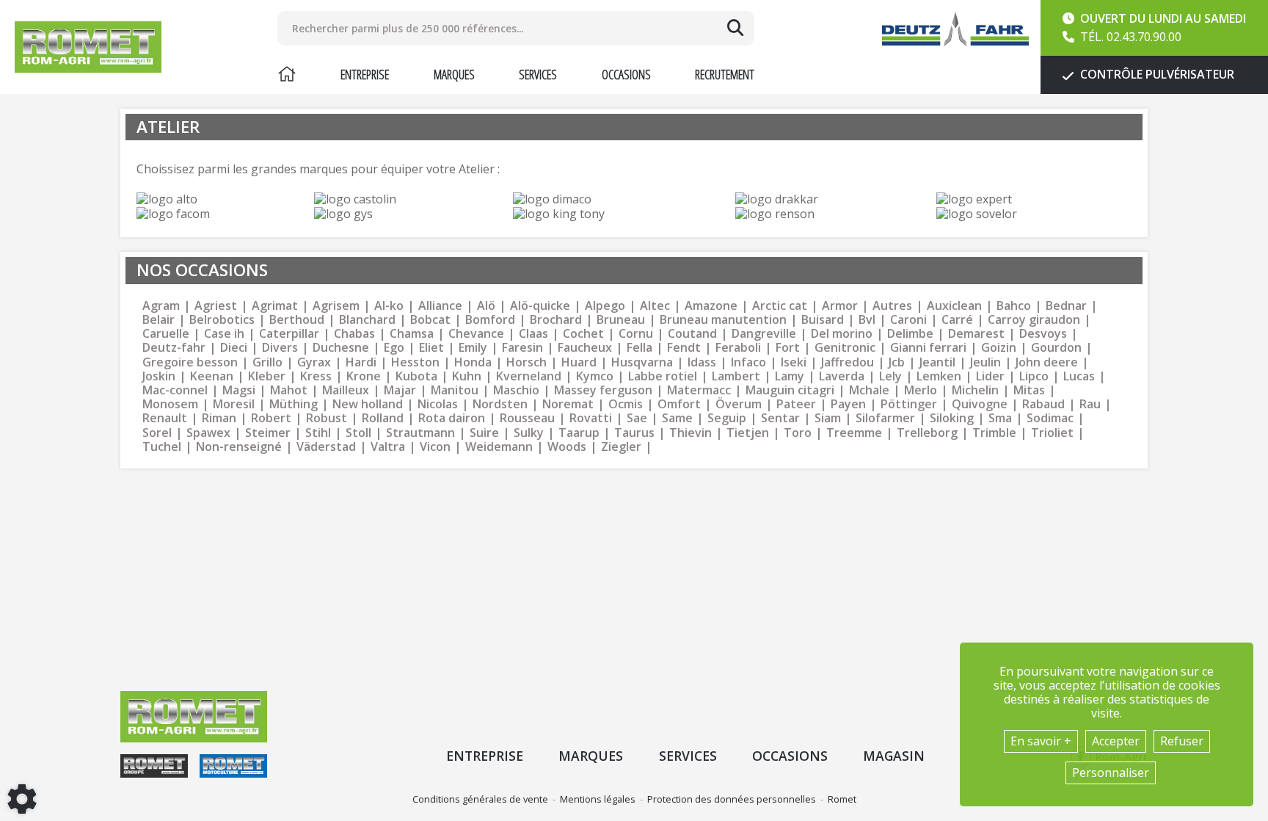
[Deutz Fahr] (955, 29)
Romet (842, 799)
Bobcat (430, 320)
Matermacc (699, 390)
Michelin (975, 390)
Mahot (288, 390)
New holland (367, 404)
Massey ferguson (603, 390)
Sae (637, 418)
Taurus (634, 433)
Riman (219, 418)
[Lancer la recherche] (735, 28)
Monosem (170, 404)
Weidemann (499, 447)
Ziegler (621, 447)
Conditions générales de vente (480, 799)
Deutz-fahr (173, 348)
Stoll (358, 433)
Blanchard (367, 320)
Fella (639, 348)
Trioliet (1052, 433)
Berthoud (296, 320)
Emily (473, 348)
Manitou (454, 390)
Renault (164, 418)
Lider (990, 376)
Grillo (267, 362)
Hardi (361, 362)
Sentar (780, 418)
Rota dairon (451, 418)
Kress (316, 376)
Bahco (1013, 306)
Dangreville (764, 334)
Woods (566, 447)
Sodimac (1050, 418)
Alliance (440, 306)
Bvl (867, 320)
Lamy (789, 376)
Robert (271, 418)
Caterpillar (289, 334)
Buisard (822, 320)
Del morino (841, 334)
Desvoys (1043, 334)
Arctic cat (779, 306)
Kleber (266, 376)
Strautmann (420, 433)
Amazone (711, 306)
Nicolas (438, 404)
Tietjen (747, 433)
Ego (394, 348)
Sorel (157, 433)
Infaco (748, 362)
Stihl (318, 433)
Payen (848, 404)
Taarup (579, 433)
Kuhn (466, 376)
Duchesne (341, 348)
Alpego (605, 306)
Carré (957, 320)
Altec (655, 306)
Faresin (522, 348)
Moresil (234, 404)
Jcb (897, 362)
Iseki (793, 362)
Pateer (796, 404)
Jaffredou (847, 362)
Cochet (583, 334)
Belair (158, 320)
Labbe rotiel (662, 376)
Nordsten (500, 404)
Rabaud (1043, 404)
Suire (484, 433)
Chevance (476, 334)
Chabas (354, 334)
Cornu (636, 334)
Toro (798, 433)
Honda (473, 362)
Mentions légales (597, 799)
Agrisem (336, 306)
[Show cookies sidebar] (22, 799)
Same (677, 418)
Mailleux (345, 390)
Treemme (854, 433)
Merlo (920, 390)
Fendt (684, 348)
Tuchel (161, 447)
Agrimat (275, 306)
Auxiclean (954, 306)
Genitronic (845, 348)
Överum (738, 404)
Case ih (224, 334)
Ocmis (625, 404)
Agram (161, 306)
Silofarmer (885, 418)
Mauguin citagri (790, 390)
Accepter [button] (1116, 741)
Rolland (383, 418)
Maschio (516, 390)
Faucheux (585, 348)
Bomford (490, 320)
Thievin (690, 433)
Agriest (215, 306)
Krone (363, 376)
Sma (1000, 418)
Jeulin (985, 362)
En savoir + (1040, 741)
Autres (892, 306)
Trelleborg (927, 433)
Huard (579, 362)
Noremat (568, 404)
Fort (788, 348)
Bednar (1066, 306)
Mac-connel (175, 390)
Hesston (415, 362)
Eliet (431, 348)
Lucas (1079, 376)
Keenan (211, 376)
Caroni (908, 320)
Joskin (158, 376)
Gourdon (1056, 348)
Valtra (388, 447)
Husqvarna (642, 362)
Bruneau (621, 320)
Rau (1090, 404)
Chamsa (412, 334)
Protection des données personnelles (731, 799)
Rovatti (590, 418)
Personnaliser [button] (1110, 772)
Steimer (268, 433)
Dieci (233, 348)
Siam (828, 418)
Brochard (556, 320)
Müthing (293, 404)
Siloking (952, 418)
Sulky (529, 433)
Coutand (692, 334)
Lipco (1034, 376)
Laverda (841, 376)
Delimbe (910, 334)
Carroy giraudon (1034, 320)
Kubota (416, 376)
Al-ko (389, 306)
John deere (1047, 362)
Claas (533, 334)
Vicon (435, 447)
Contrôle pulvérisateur (1155, 74)
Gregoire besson (190, 362)
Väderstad (326, 447)
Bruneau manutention (723, 320)
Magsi (238, 390)
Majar (400, 390)
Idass (702, 362)
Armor (840, 306)
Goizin (998, 348)
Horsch (526, 362)
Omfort (679, 404)
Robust (326, 418)
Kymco (594, 376)
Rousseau (527, 418)
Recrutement (724, 74)
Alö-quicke (540, 306)
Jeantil (937, 362)
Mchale (869, 390)
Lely (890, 376)
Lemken (939, 376)
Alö (486, 306)
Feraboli (738, 348)
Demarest (976, 334)
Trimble (994, 433)
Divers (280, 348)
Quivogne (980, 404)
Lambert (736, 376)
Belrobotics (222, 320)
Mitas (1029, 390)
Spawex (208, 433)
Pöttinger (909, 404)
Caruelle (165, 334)
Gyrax (314, 362)
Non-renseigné (239, 447)
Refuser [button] (1181, 741)
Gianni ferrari (928, 348)
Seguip (726, 418)
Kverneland (528, 376)
